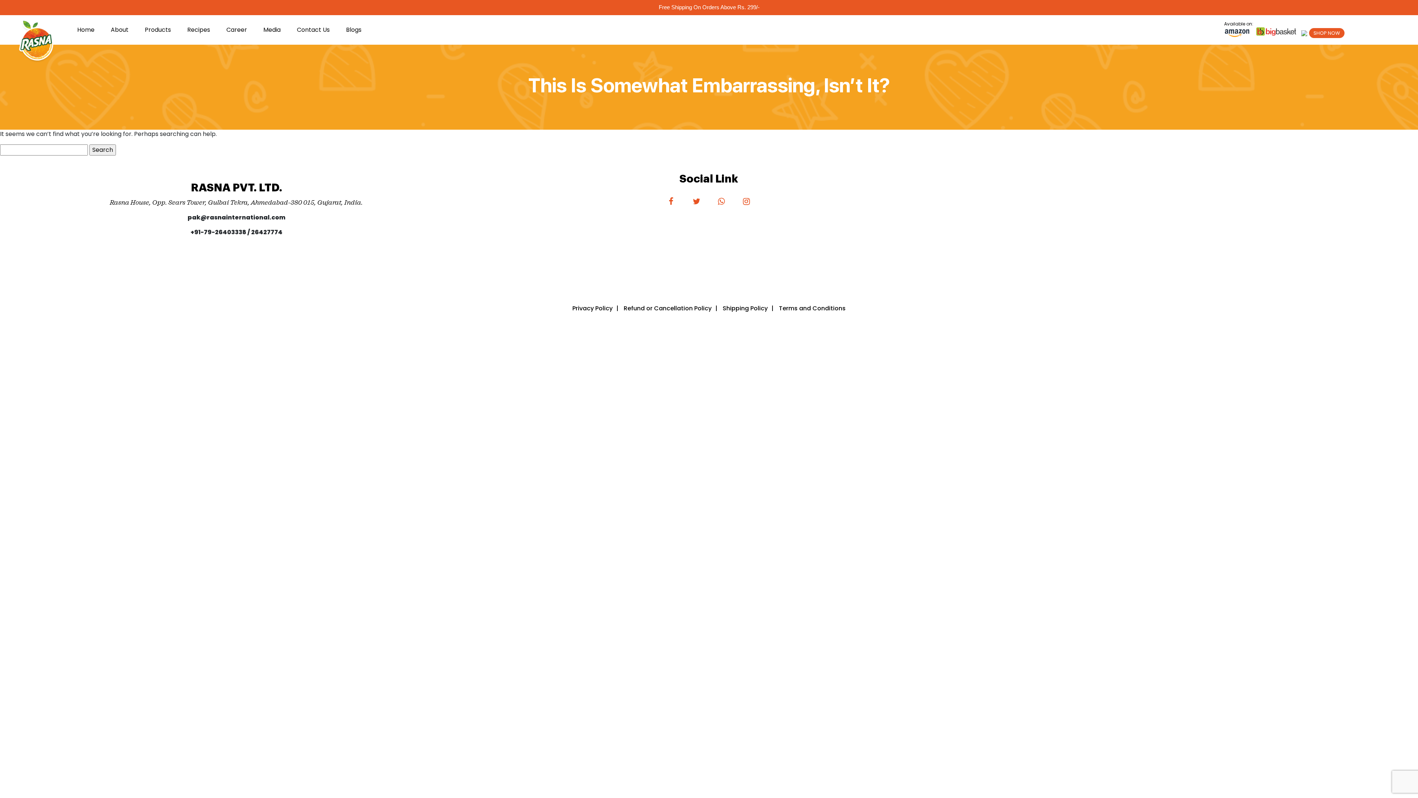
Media (272, 29)
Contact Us (313, 29)
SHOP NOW (1326, 33)
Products (158, 29)
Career (236, 29)
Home (86, 29)
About (120, 29)
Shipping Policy (745, 308)
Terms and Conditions (812, 308)
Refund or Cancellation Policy (668, 308)
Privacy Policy (592, 308)
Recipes (198, 29)
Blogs (354, 29)
